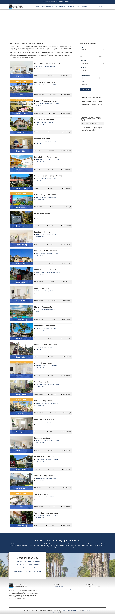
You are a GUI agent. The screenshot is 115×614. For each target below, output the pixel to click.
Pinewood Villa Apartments (45, 419)
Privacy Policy (65, 610)
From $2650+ (21, 76)
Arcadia (17, 561)
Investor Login (64, 612)
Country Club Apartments (44, 120)
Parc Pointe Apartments (44, 401)
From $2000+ (21, 413)
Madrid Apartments (42, 288)
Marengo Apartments (43, 307)
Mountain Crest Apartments (45, 344)
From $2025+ (21, 376)
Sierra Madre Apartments (44, 475)
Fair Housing (73, 610)
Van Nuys (39, 571)
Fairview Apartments (42, 138)
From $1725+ (21, 114)
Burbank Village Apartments (45, 101)
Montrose (36, 564)
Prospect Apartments (43, 438)
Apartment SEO (87, 610)
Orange (20, 568)
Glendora (24, 564)
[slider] (81, 57)
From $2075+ (21, 170)
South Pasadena (18, 571)
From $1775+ (21, 188)
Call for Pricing (21, 132)
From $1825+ (21, 282)
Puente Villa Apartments (44, 457)
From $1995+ (21, 207)
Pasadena (25, 568)
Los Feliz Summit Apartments (46, 251)
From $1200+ (21, 151)
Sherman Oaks (33, 568)
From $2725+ (21, 226)
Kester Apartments (42, 213)
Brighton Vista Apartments (45, 82)
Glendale (19, 564)
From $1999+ (21, 338)
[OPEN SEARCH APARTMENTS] (52, 6)
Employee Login (56, 612)
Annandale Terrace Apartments (47, 63)
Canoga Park (36, 561)
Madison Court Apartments (45, 269)
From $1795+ (21, 488)
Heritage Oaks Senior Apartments (48, 176)
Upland (25, 571)
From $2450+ (21, 432)
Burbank (30, 561)
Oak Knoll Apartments (43, 363)
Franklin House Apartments (45, 157)
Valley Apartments (41, 494)
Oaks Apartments (41, 382)
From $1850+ (21, 357)
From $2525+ (21, 451)
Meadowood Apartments (44, 326)
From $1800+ (21, 469)
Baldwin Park (23, 561)
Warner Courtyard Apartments (46, 513)
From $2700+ (21, 263)
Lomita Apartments (42, 232)
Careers (49, 612)
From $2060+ (21, 95)
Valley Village (32, 571)
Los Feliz (30, 564)
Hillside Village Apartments (45, 195)
